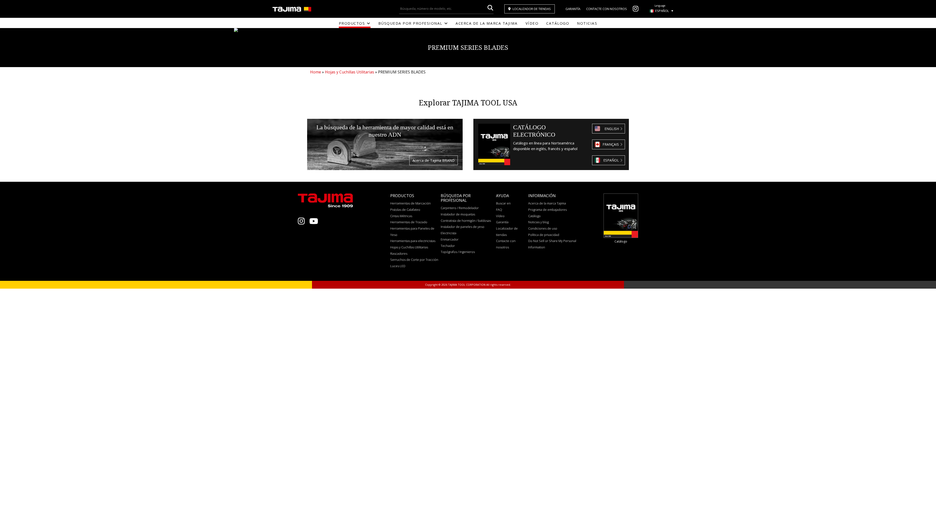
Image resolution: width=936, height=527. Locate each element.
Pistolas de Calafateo (405, 209)
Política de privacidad (543, 235)
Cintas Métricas (401, 216)
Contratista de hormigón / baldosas (466, 220)
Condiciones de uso (542, 228)
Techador (448, 245)
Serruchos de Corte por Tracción (414, 259)
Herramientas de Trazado (408, 222)
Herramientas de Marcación (410, 203)
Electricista (448, 233)
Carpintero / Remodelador (460, 208)
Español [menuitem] (662, 11)
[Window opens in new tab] (635, 10)
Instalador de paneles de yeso (462, 226)
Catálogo (557, 23)
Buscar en (503, 203)
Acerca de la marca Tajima (487, 23)
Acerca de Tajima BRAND (433, 160)
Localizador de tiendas (532, 9)
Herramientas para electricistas (412, 241)
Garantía (573, 9)
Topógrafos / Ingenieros (458, 252)
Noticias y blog (538, 222)
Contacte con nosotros (606, 9)
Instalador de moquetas (458, 214)
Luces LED (397, 266)
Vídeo (532, 23)
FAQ (499, 209)
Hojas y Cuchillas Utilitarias (409, 247)
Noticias (587, 23)
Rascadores (398, 253)
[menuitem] (661, 11)
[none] (661, 11)
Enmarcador (449, 239)
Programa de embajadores (547, 209)
